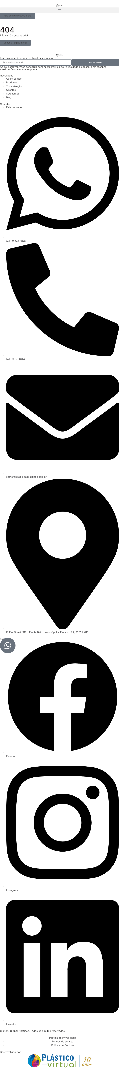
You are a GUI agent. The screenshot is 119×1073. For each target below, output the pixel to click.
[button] (59, 10)
